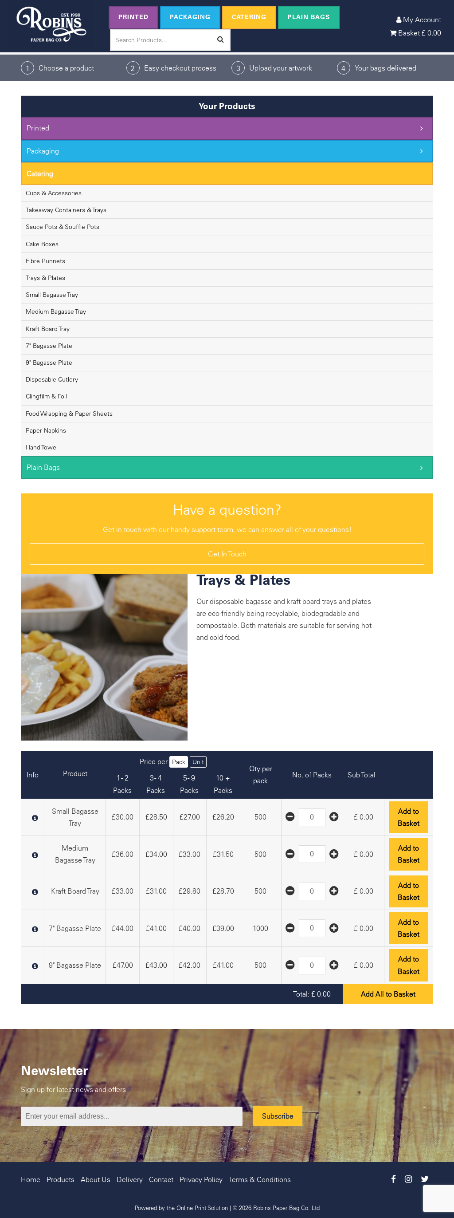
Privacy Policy (201, 1179)
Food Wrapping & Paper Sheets (69, 414)
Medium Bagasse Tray (56, 311)
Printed (133, 17)
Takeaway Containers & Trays (66, 210)
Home (30, 1179)
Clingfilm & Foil (46, 396)
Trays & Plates (45, 278)
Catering (249, 17)
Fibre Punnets (45, 261)
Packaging (190, 17)
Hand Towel (42, 447)
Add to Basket (408, 817)
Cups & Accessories (54, 193)
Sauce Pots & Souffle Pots (62, 227)
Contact (161, 1179)
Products (60, 1179)
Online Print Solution (202, 1207)
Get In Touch (227, 553)
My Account (421, 19)
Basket (418, 32)
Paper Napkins (46, 430)
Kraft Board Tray (48, 329)
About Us (95, 1179)
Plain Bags (309, 17)
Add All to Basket (388, 993)
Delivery (130, 1179)
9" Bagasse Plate (49, 363)
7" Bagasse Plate (49, 346)
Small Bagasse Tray (52, 295)
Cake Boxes (42, 244)
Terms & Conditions (260, 1179)
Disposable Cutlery (52, 379)
